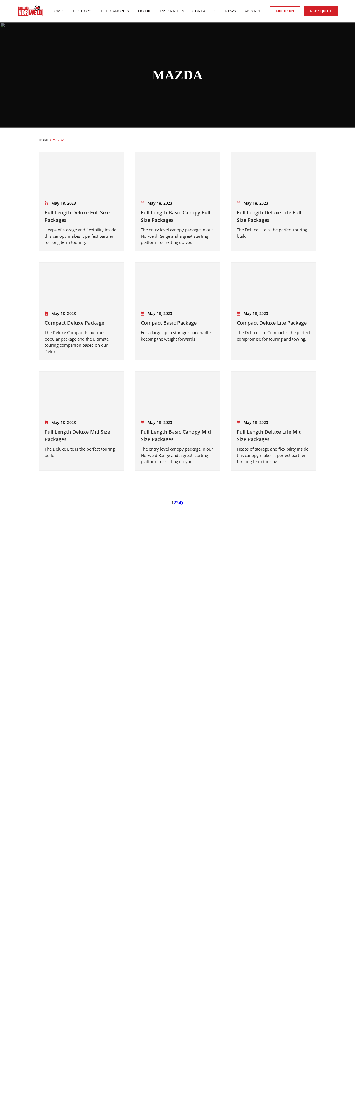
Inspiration (172, 11)
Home (57, 11)
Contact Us (204, 11)
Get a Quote (321, 11)
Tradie (144, 11)
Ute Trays (82, 11)
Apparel (253, 11)
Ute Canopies (115, 11)
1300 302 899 (285, 11)
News (230, 11)
